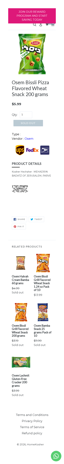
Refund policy (32, 433)
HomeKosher (35, 444)
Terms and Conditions (32, 415)
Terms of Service (32, 427)
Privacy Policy (32, 421)
